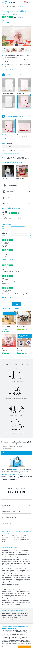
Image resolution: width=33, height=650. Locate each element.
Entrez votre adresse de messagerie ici (13, 446)
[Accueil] (2, 6)
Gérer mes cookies (7, 647)
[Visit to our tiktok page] (23, 492)
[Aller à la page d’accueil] (10, 2)
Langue (5, 217)
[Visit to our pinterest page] (13, 492)
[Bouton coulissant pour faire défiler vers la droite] (28, 50)
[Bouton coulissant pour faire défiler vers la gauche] (4, 50)
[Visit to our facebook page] (9, 492)
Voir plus (16, 304)
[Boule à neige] (9, 340)
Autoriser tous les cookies (24, 646)
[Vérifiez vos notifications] (27, 2)
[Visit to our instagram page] (20, 492)
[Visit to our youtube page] (16, 492)
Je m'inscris (6, 453)
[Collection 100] (24, 318)
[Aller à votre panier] (30, 2)
